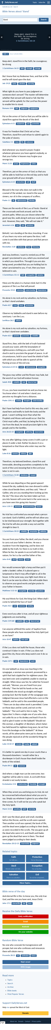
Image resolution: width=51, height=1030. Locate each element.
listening (36, 247)
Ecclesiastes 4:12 (9, 784)
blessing (32, 200)
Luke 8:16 (6, 454)
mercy (33, 955)
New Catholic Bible (16, 54)
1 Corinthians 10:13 (10, 531)
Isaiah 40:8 (6, 382)
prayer (16, 164)
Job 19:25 (6, 84)
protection (35, 124)
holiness (23, 453)
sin (13, 200)
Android (25, 927)
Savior (14, 84)
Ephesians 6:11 (8, 124)
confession (25, 955)
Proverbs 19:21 (8, 290)
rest (17, 225)
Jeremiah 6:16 (8, 225)
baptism (16, 639)
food (28, 247)
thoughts (27, 401)
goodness (30, 225)
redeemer (29, 142)
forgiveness (25, 164)
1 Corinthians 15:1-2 (10, 275)
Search (15, 7)
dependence (42, 290)
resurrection (39, 432)
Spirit (24, 809)
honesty (15, 453)
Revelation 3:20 (8, 247)
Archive (10, 987)
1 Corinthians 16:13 (10, 68)
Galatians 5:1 (7, 142)
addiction (43, 531)
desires (20, 559)
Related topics (9, 851)
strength (29, 68)
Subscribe (42, 2)
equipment (34, 108)
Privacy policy (36, 1021)
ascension (18, 506)
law (27, 621)
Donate (25, 1013)
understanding (30, 290)
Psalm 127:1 (7, 661)
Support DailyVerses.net (14, 1003)
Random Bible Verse (12, 940)
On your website (26, 932)
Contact (27, 1021)
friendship (33, 784)
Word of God (32, 382)
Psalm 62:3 (6, 336)
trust (15, 305)
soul (23, 225)
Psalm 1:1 (6, 200)
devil (33, 182)
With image (25, 967)
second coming (29, 506)
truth (21, 367)
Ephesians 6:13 (8, 182)
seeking (18, 401)
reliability (35, 336)
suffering (29, 432)
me (8, 1007)
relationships (22, 784)
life (22, 142)
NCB (4, 54)
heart (21, 305)
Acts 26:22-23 (8, 432)
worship (32, 591)
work (33, 661)
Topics (35, 2)
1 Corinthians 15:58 (10, 475)
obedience (21, 247)
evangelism (31, 275)
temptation (34, 531)
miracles (19, 744)
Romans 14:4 (7, 108)
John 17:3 (6, 903)
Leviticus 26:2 (8, 321)
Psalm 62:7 (6, 305)
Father (34, 164)
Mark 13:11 (7, 809)
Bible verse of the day (13, 891)
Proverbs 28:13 (8, 955)
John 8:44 (6, 559)
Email (25, 922)
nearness (22, 606)
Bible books (12, 991)
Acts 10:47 (6, 640)
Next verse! (25, 962)
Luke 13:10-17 (8, 744)
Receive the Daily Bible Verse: (17, 911)
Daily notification (25, 916)
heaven (39, 506)
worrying (31, 84)
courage (37, 68)
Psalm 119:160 (8, 621)
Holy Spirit (24, 639)
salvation (22, 84)
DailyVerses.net (7, 7)
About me (13, 1021)
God (23, 382)
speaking (17, 809)
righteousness (21, 200)
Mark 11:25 (7, 164)
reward (32, 475)
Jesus (17, 142)
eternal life (16, 903)
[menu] (48, 3)
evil (28, 124)
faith (22, 68)
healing (26, 744)
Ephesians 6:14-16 (9, 367)
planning (20, 290)
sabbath (18, 320)
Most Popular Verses (15, 994)
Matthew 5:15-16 (9, 591)
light (30, 453)
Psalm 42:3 (6, 606)
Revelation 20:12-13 (10, 844)
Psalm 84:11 (7, 766)
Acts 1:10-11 (7, 506)
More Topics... (25, 883)
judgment (24, 108)
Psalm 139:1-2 (8, 401)
